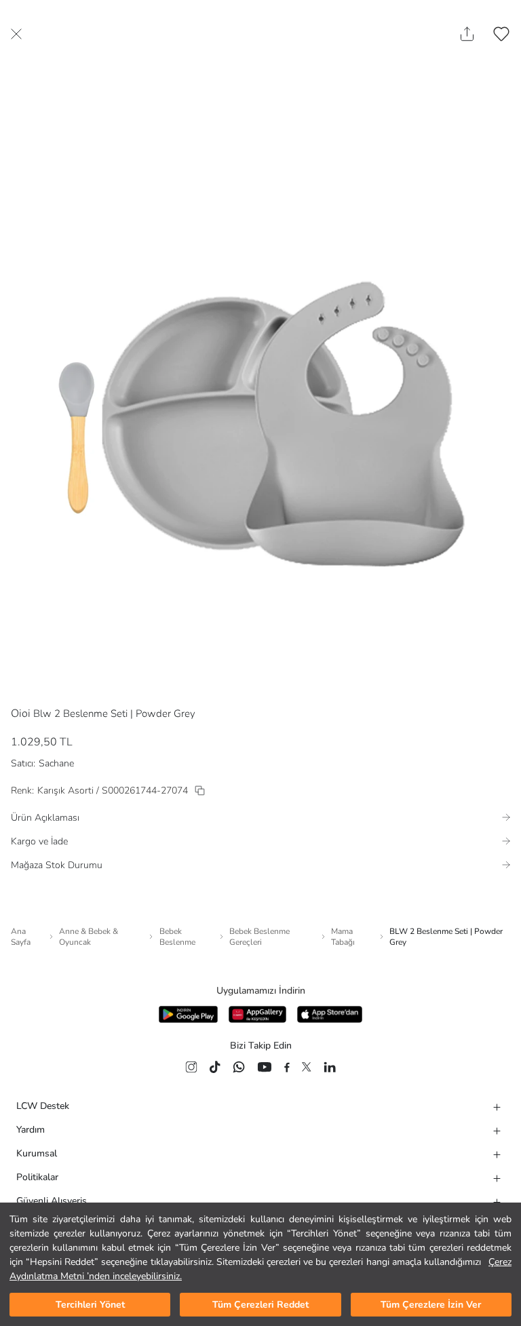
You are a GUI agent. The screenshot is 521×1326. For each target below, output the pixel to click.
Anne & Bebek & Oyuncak (88, 937)
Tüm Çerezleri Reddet (260, 1304)
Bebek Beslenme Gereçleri (259, 937)
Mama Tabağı (343, 937)
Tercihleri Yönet (90, 1304)
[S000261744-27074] (199, 790)
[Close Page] (16, 33)
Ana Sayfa (21, 937)
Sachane (56, 763)
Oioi (21, 713)
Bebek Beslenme (177, 937)
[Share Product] (467, 34)
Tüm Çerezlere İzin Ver (431, 1304)
